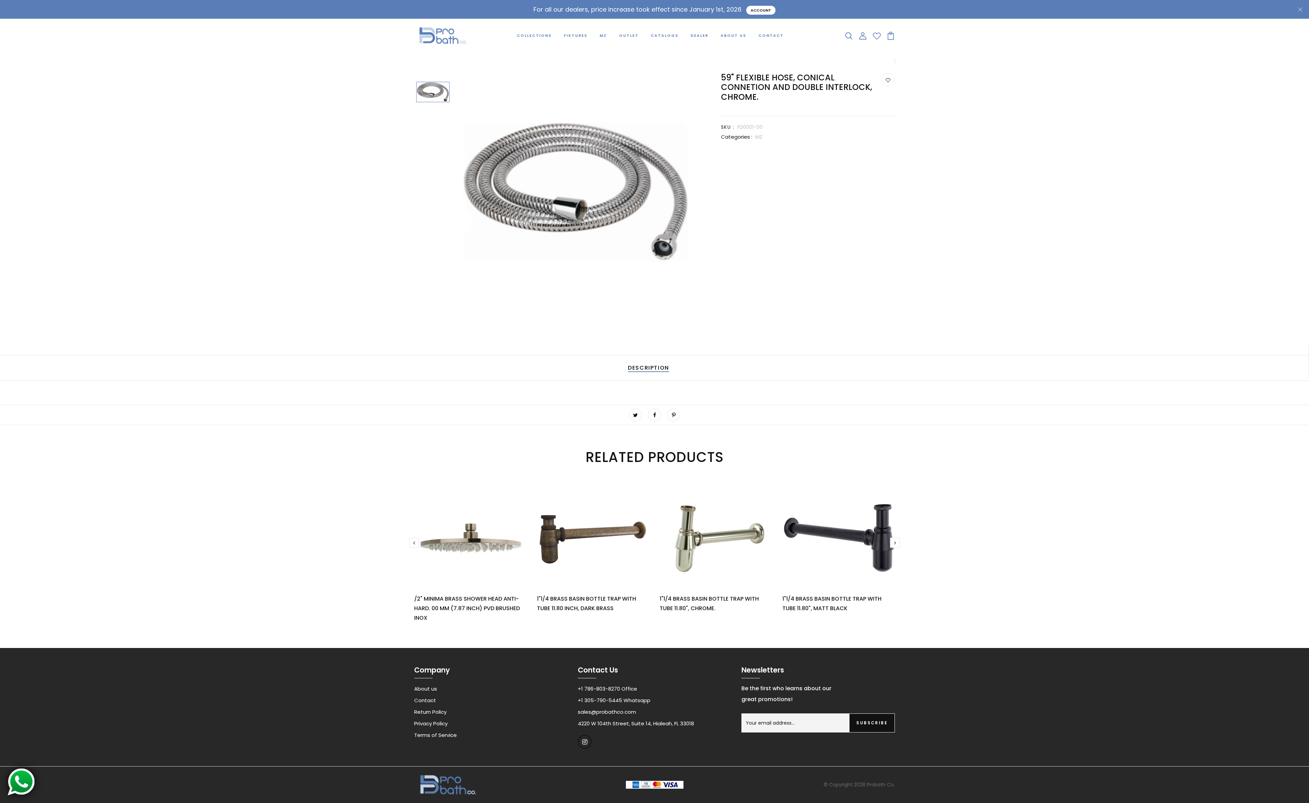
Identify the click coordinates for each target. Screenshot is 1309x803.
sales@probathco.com (607, 711)
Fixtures (575, 35)
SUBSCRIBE (872, 723)
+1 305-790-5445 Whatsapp (614, 700)
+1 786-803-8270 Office (607, 688)
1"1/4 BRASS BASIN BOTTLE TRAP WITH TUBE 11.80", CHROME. (709, 603)
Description (648, 368)
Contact (771, 35)
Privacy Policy (431, 723)
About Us (733, 35)
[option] (433, 92)
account (761, 10)
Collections (534, 35)
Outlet (628, 35)
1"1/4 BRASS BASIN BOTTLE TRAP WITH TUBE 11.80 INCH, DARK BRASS (586, 603)
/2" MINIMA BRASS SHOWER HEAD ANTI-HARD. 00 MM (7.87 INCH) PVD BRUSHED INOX (467, 608)
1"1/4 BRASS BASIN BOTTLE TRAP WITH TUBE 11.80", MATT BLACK (832, 603)
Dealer (699, 35)
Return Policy (430, 711)
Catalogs (664, 35)
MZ (603, 35)
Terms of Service (435, 735)
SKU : (727, 127)
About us (425, 688)
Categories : (736, 136)
